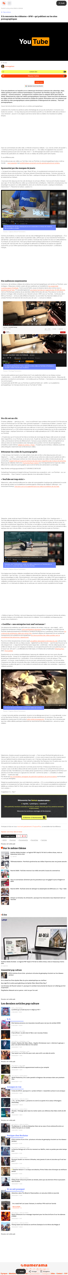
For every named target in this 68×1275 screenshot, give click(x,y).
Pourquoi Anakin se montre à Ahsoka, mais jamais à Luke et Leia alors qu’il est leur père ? (39, 1160)
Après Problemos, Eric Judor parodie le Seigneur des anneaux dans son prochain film (38, 1078)
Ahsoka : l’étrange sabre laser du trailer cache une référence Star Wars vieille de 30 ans (39, 1111)
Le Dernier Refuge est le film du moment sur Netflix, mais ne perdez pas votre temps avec (39, 1150)
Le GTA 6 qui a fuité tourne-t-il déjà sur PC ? (26, 1010)
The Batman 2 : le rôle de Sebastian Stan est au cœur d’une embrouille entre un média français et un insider (38, 1127)
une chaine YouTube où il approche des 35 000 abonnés (47, 290)
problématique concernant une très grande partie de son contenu (40, 163)
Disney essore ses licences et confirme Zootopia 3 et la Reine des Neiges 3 (36, 1224)
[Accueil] (3, 3)
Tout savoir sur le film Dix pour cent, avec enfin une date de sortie (33, 1053)
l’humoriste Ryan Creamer (31, 463)
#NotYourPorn (59, 649)
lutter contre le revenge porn (35, 719)
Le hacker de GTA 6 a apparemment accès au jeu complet (30, 1067)
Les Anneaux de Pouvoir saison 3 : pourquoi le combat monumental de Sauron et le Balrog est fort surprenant (33, 986)
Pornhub (13, 840)
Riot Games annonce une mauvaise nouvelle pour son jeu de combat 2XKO (36, 1023)
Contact (59, 1273)
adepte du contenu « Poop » (26, 445)
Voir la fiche (16, 1206)
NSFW (5, 840)
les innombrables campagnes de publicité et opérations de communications (33, 777)
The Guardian (8, 651)
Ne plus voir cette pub (8, 844)
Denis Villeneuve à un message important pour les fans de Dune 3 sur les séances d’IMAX (38, 1215)
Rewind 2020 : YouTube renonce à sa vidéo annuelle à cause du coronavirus (35, 870)
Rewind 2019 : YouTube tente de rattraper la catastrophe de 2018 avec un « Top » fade (38, 889)
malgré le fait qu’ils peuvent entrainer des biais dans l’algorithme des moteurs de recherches (37, 461)
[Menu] (9, 3)
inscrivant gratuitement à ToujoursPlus (29, 827)
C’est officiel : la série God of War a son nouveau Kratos (30, 1033)
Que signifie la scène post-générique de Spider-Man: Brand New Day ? (24, 983)
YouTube (44, 840)
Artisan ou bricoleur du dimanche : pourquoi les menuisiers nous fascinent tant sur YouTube (38, 898)
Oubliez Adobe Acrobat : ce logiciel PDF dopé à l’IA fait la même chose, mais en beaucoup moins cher (36, 853)
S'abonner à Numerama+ (32, 817)
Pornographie (23, 840)
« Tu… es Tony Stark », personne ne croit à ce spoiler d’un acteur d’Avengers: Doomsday (36, 1101)
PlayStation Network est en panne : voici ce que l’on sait (19, 990)
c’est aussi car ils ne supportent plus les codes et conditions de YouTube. (36, 486)
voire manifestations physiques (31, 629)
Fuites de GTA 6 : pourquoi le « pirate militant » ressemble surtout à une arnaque (38, 1091)
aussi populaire (12, 163)
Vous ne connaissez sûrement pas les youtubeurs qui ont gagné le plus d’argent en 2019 (37, 880)
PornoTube (34, 840)
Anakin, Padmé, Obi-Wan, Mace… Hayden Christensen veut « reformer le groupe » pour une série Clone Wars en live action (38, 1044)
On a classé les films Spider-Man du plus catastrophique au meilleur (23, 980)
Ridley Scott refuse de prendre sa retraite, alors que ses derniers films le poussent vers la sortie (38, 1180)
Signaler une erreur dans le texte (11, 832)
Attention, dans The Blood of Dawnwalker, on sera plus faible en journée (35, 1193)
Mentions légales (15, 1273)
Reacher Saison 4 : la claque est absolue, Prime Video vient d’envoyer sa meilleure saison (39, 1170)
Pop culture (7, 12)
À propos (4, 1273)
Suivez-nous (39, 82)
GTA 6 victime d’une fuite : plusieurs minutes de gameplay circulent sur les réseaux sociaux (35, 974)
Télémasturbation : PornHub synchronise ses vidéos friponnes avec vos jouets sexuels (38, 861)
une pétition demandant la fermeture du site (43, 641)
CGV (65, 1273)
